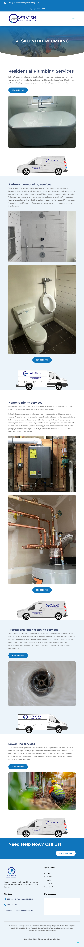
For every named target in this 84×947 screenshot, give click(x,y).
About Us (49, 883)
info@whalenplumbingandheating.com (24, 3)
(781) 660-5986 (39, 9)
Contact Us (49, 887)
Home (48, 873)
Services (49, 877)
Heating (48, 880)
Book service (18, 90)
